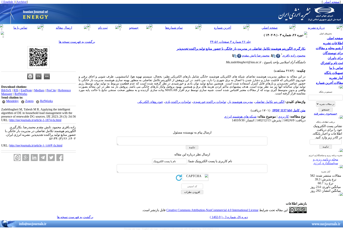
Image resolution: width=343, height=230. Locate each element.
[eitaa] (17, 157)
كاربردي (283, 116)
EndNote (26, 90)
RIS (15, 90)
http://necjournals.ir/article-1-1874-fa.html (35, 120)
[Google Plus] (25, 157)
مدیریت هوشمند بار (240, 102)
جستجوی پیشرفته (325, 113)
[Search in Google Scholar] (278, 56)
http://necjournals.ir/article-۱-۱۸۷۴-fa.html (35, 145)
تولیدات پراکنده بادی (178, 102)
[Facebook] (59, 157)
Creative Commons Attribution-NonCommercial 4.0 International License (212, 210)
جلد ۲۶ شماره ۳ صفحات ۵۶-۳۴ (230, 41)
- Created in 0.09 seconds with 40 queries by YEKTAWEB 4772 (188, 229)
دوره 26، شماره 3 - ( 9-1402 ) (229, 217)
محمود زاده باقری (293, 55)
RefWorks (20, 94)
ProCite (51, 90)
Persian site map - (133, 229)
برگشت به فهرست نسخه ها (77, 41)
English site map (150, 229)
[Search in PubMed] (273, 56)
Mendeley (12, 101)
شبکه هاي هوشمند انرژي (240, 116)
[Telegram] (42, 157)
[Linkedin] (34, 157)
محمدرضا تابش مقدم (256, 55)
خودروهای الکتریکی (150, 102)
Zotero (29, 101)
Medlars (39, 90)
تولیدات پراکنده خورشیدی (209, 102)
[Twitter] (51, 157)
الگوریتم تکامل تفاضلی (269, 102)
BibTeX (6, 90)
